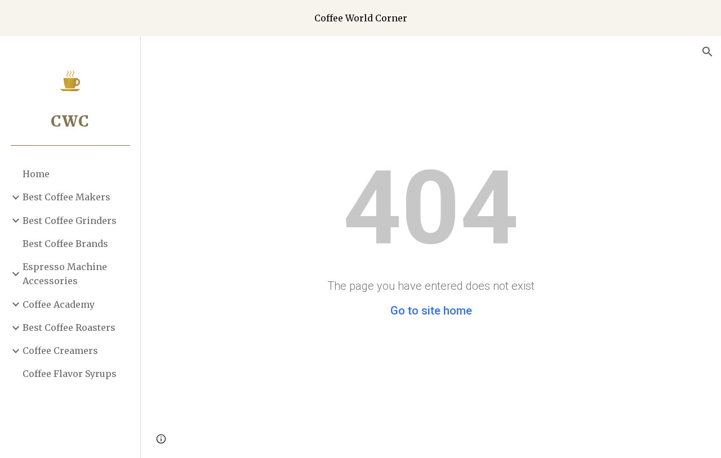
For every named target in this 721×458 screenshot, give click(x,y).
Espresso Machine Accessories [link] (65, 273)
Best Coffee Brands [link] (65, 243)
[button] (707, 51)
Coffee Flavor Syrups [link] (70, 373)
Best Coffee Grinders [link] (70, 220)
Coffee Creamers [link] (60, 350)
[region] (360, 18)
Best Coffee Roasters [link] (69, 327)
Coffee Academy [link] (59, 304)
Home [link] (36, 173)
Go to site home (431, 310)
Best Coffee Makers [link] (66, 197)
